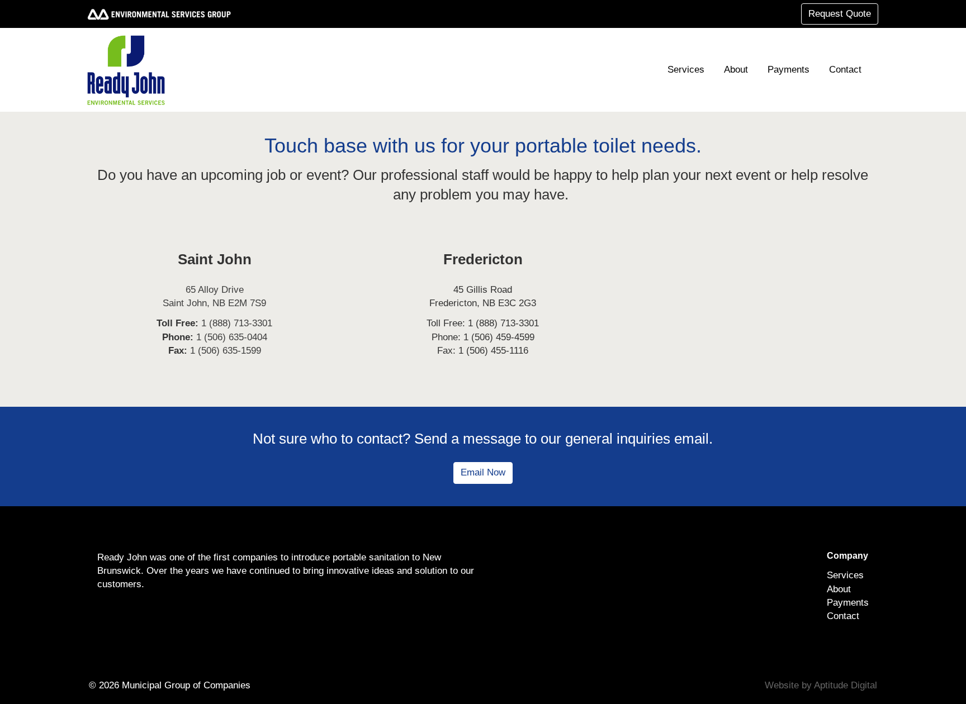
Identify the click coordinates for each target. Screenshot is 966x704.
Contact (845, 69)
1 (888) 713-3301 (236, 323)
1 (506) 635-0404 (231, 337)
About (736, 69)
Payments (788, 69)
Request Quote (839, 13)
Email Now (483, 472)
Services (685, 69)
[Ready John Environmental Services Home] (130, 70)
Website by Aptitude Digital (821, 685)
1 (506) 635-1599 (225, 350)
